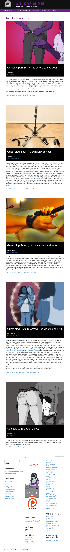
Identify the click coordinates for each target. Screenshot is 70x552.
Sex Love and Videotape (53, 525)
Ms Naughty (49, 483)
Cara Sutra (28, 539)
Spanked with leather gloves (23, 428)
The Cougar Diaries (51, 505)
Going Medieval (50, 520)
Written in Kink (50, 508)
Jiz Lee (48, 476)
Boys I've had (8, 481)
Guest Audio (8, 488)
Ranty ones (8, 493)
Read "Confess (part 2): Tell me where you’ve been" (21, 95)
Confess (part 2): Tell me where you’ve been (32, 67)
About (54, 10)
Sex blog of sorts (50, 496)
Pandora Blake (50, 493)
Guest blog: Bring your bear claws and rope (32, 245)
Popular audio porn (10, 491)
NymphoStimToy (50, 488)
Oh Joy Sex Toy (50, 490)
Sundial (48, 500)
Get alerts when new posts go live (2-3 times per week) (14, 472)
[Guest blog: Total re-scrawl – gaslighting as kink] (35, 304)
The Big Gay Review (51, 503)
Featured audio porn (10, 483)
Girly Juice (49, 471)
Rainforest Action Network (53, 540)
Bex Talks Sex (29, 538)
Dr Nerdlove (49, 518)
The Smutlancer (50, 530)
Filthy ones (10, 74)
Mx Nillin (48, 486)
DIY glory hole (10, 168)
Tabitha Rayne (50, 502)
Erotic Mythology (50, 464)
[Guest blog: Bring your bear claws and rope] (35, 220)
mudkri (48, 484)
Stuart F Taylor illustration (53, 527)
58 (34, 457)
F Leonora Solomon (51, 467)
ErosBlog (48, 462)
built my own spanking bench (53, 163)
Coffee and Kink (29, 543)
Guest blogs (45, 10)
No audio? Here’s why (23, 10)
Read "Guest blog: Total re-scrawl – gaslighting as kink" (22, 372)
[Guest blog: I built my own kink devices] (35, 126)
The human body (9, 496)
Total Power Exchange (33, 351)
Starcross (34, 177)
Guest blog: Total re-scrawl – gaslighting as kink (34, 329)
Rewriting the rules (51, 523)
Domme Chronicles (51, 461)
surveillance (9, 351)
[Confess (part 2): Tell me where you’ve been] (35, 42)
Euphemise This (50, 466)
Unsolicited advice (9, 498)
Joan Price (49, 478)
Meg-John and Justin (52, 521)
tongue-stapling (18, 351)
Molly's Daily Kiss (50, 481)
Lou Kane (48, 479)
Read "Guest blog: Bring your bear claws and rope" (21, 272)
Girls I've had (8, 486)
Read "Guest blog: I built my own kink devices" (20, 189)
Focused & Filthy (50, 469)
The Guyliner (49, 528)
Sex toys (36, 10)
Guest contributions (13, 159)
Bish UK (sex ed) (50, 516)
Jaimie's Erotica (50, 474)
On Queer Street (50, 491)
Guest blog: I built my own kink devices (29, 151)
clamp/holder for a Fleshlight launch (28, 165)
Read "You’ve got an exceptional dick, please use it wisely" (34, 520)
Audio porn (9, 10)
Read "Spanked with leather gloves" (16, 447)
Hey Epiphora (50, 473)
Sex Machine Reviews (52, 498)
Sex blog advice (9, 495)
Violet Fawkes (50, 507)
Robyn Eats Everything (52, 495)
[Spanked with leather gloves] (35, 403)
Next (59, 458)
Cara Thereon (29, 541)
